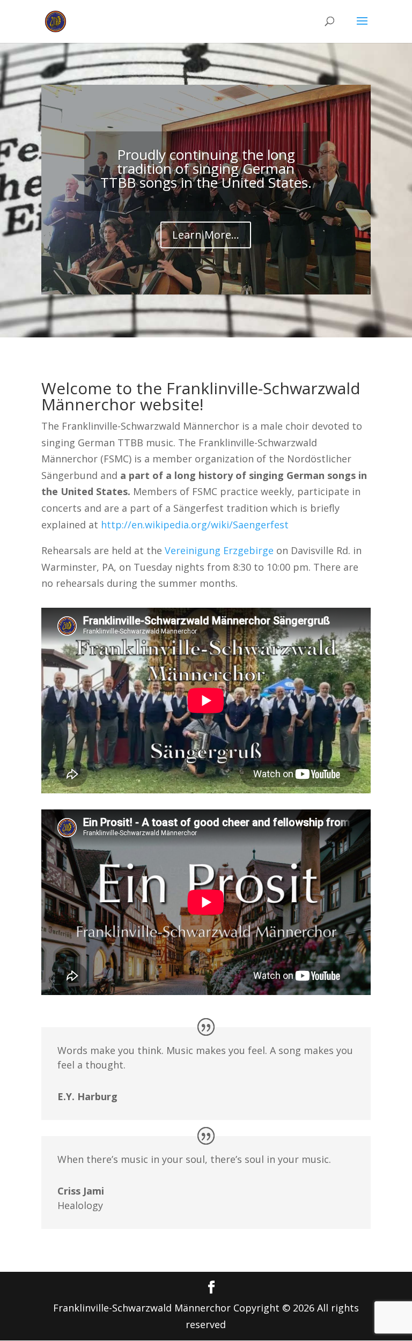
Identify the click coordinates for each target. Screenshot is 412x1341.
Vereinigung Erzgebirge (219, 550)
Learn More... (205, 234)
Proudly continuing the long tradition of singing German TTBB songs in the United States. (206, 168)
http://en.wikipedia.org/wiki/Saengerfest (195, 524)
